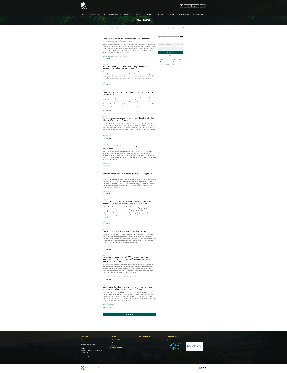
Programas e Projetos (95, 14)
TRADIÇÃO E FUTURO (119, 221)
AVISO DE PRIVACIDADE (146, 337)
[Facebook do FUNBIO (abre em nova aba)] (185, 5)
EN (205, 6)
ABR (180, 59)
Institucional (160, 14)
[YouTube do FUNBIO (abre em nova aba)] (197, 5)
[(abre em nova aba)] (174, 347)
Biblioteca (149, 14)
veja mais (129, 314)
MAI (161, 62)
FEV (168, 59)
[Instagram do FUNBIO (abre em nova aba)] (191, 5)
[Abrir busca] (181, 5)
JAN (161, 59)
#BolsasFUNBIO (109, 135)
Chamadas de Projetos (112, 14)
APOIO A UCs (117, 304)
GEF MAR (116, 246)
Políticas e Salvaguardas (116, 347)
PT (201, 6)
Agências (138, 14)
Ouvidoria (112, 345)
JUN (167, 62)
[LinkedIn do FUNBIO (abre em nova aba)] (194, 5)
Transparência (199, 14)
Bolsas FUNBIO (126, 14)
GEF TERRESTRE (118, 82)
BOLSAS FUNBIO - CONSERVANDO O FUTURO (125, 276)
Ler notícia (107, 59)
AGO (180, 62)
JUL (174, 62)
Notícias (172, 14)
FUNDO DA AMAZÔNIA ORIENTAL (122, 56)
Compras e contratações (185, 14)
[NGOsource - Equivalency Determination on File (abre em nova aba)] (194, 346)
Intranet (169, 339)
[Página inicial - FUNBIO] (88, 6)
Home (83, 14)
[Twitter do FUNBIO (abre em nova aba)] (188, 5)
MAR (173, 59)
